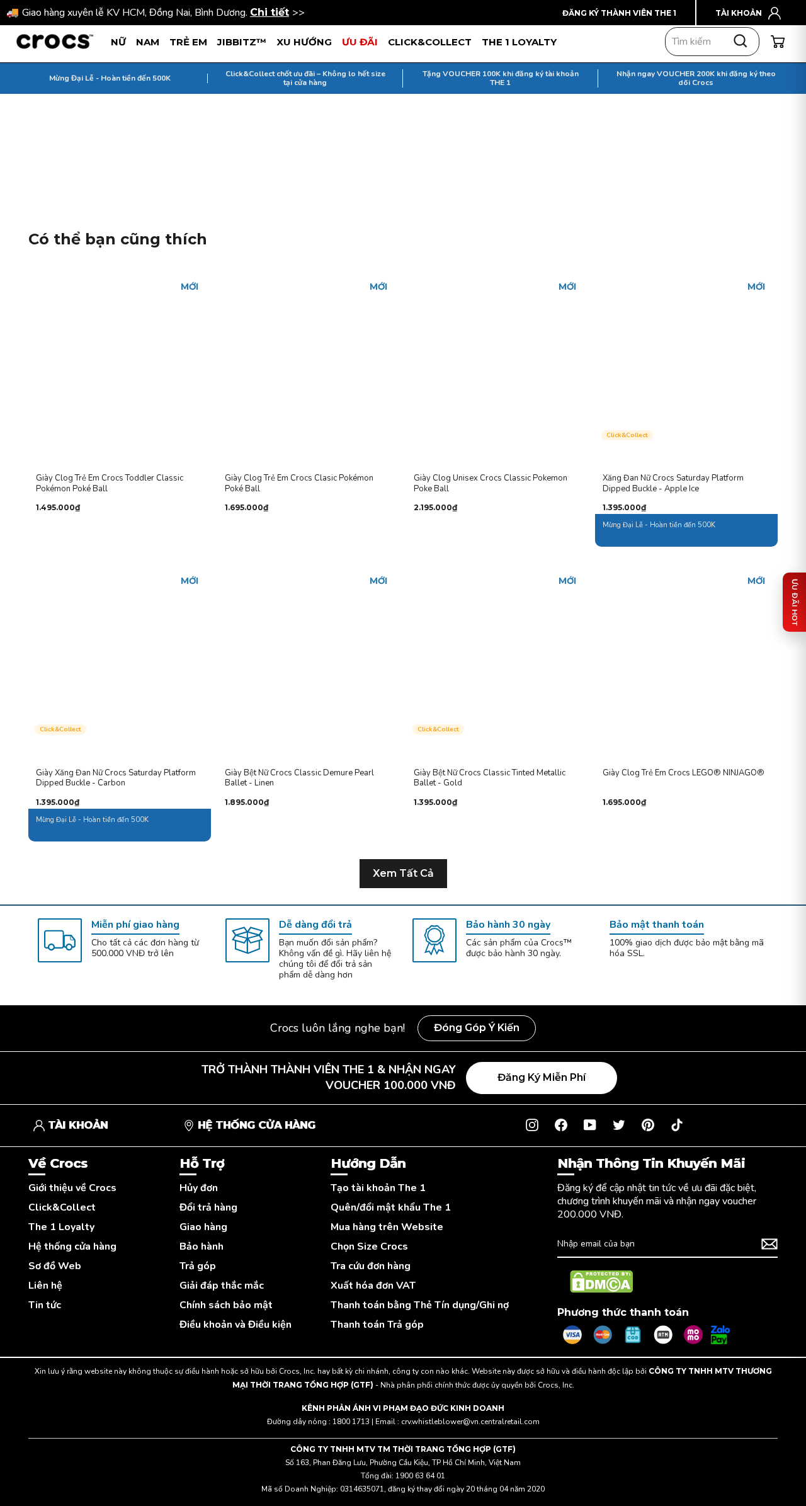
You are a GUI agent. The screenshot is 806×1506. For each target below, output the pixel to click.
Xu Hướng (304, 42)
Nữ (118, 42)
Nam (147, 42)
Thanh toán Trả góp (377, 1325)
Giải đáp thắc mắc (221, 1285)
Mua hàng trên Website (387, 1227)
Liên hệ (45, 1285)
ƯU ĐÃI (360, 42)
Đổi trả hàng (208, 1207)
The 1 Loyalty (61, 1227)
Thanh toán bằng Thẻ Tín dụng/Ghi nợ (420, 1305)
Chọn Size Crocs (369, 1246)
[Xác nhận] (769, 1244)
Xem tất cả (403, 873)
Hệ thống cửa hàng (72, 1246)
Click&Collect (62, 1207)
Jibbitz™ (241, 42)
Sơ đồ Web (54, 1266)
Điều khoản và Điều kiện (235, 1325)
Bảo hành (201, 1246)
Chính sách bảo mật (226, 1305)
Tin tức (44, 1305)
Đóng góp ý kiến (476, 1028)
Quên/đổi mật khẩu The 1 (391, 1207)
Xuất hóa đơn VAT (373, 1285)
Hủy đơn (198, 1188)
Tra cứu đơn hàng (371, 1266)
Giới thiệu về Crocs (72, 1188)
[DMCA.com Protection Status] (601, 1281)
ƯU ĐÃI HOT (795, 602)
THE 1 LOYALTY (519, 42)
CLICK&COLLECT (430, 42)
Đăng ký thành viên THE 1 (619, 13)
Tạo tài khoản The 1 (378, 1188)
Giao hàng (203, 1227)
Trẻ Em (188, 42)
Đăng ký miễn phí (541, 1077)
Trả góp (197, 1266)
